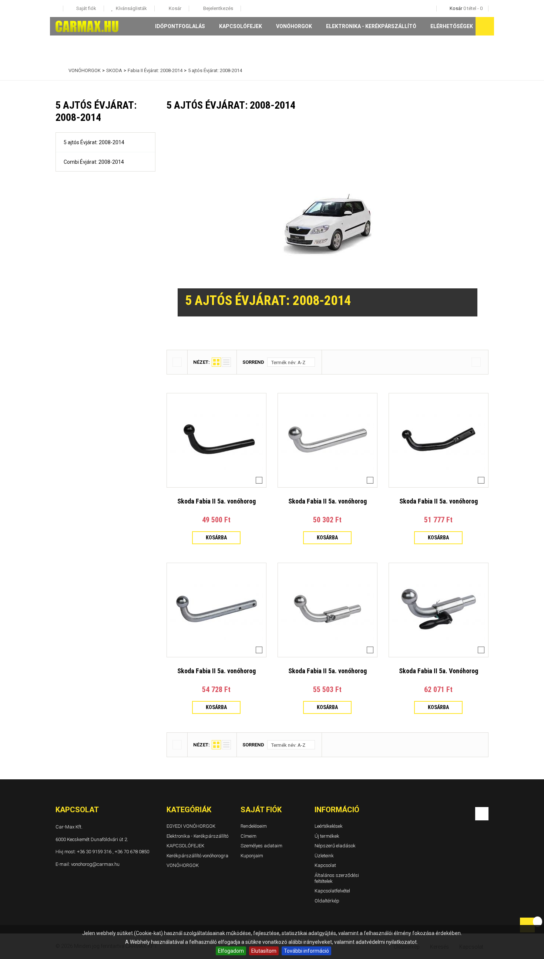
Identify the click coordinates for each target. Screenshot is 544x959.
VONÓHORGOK (294, 26)
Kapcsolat (325, 865)
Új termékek (327, 835)
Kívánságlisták (131, 8)
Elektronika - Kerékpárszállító (371, 26)
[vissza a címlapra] (57, 71)
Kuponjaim (252, 855)
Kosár (174, 8)
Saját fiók (261, 809)
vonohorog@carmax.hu (95, 864)
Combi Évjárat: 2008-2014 (94, 162)
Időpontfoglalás (180, 26)
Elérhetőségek (451, 26)
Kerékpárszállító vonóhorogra (197, 855)
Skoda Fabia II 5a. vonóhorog (216, 501)
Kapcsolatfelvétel (332, 891)
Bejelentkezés (217, 8)
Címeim (248, 835)
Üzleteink (324, 855)
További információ (306, 951)
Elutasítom (263, 951)
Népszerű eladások (335, 845)
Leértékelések (329, 826)
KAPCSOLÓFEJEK (240, 26)
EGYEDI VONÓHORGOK (191, 826)
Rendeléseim (254, 826)
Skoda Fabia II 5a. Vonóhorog (438, 671)
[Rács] (216, 362)
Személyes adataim (261, 845)
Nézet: (201, 362)
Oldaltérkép (327, 901)
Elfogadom (231, 951)
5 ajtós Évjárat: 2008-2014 (94, 142)
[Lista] (226, 362)
